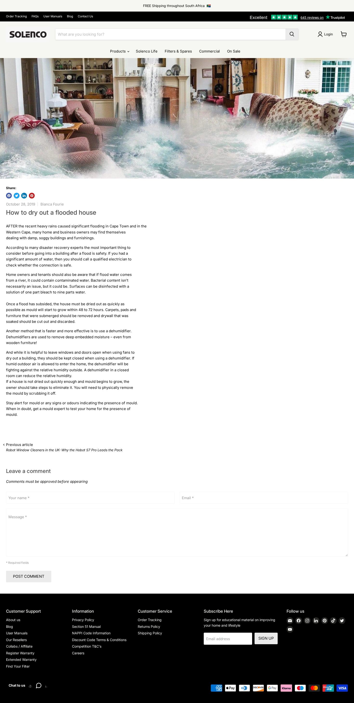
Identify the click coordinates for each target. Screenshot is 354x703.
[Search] (291, 34)
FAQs (35, 16)
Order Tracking (16, 16)
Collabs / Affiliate (19, 646)
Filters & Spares (178, 51)
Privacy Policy (83, 620)
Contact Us (85, 16)
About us (13, 620)
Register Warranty (20, 653)
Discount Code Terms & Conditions (99, 640)
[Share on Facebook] (9, 196)
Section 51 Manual (86, 626)
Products (118, 51)
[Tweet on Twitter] (17, 196)
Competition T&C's (86, 646)
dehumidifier (98, 370)
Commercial (209, 51)
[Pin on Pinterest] (32, 196)
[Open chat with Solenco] (39, 685)
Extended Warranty (21, 659)
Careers (78, 653)
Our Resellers (16, 640)
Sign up (266, 638)
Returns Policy (149, 626)
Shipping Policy (150, 633)
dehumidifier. (120, 331)
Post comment (28, 576)
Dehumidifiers (18, 337)
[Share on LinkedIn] (24, 196)
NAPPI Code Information (91, 633)
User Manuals (52, 16)
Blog (70, 16)
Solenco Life (146, 51)
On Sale (233, 51)
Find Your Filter (18, 666)
